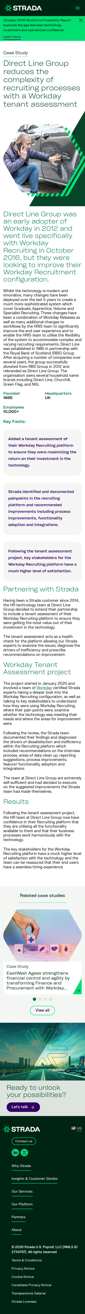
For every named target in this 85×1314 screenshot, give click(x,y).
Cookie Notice (23, 1277)
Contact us (23, 1141)
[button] (34, 999)
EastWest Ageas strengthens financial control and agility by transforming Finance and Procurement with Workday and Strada (38, 981)
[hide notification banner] (80, 20)
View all (42, 1010)
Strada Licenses (24, 1302)
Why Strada (21, 1166)
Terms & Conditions (27, 1260)
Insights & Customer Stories (35, 1179)
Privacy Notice (23, 1269)
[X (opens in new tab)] (24, 1152)
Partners (19, 1217)
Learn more (12, 37)
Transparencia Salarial (29, 1293)
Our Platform (22, 1204)
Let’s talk (20, 1107)
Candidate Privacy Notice (31, 1285)
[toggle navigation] (77, 8)
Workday (44, 688)
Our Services (22, 1191)
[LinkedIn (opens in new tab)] (15, 1152)
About (16, 1230)
